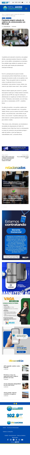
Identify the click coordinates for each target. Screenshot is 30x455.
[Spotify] (13, 439)
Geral (3, 14)
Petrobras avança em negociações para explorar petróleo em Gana (11, 376)
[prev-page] (3, 207)
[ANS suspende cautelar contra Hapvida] (25, 368)
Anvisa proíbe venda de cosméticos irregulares (10, 393)
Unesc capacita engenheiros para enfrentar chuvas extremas (14, 182)
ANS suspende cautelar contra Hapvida (12, 366)
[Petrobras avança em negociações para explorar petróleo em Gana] (25, 377)
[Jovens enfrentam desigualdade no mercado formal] (25, 386)
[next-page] (5, 207)
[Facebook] (8, 50)
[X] (12, 50)
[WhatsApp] (20, 50)
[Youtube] (22, 439)
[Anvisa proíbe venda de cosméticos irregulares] (25, 395)
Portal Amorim (7, 26)
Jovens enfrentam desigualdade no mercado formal (12, 384)
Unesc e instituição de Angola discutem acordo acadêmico (13, 199)
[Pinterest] (16, 50)
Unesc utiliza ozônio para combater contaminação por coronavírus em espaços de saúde (8, 158)
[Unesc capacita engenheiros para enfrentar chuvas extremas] (15, 179)
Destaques (8, 18)
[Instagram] (10, 439)
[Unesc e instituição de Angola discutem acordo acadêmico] (15, 196)
